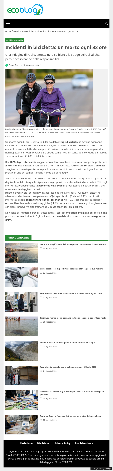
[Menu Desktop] (8, 23)
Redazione (26, 443)
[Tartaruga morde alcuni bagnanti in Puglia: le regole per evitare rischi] (21, 326)
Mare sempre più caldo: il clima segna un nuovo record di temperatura (73, 244)
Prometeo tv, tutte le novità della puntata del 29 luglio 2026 (68, 367)
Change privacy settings (101, 468)
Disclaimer (43, 443)
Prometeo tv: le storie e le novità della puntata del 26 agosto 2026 (71, 293)
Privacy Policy (62, 443)
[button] (106, 23)
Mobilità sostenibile (14, 40)
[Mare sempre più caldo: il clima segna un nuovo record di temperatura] (21, 253)
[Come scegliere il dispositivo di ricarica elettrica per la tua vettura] (21, 277)
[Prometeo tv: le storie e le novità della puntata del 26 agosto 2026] (21, 302)
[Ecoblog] (25, 9)
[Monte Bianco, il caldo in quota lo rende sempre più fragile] (21, 351)
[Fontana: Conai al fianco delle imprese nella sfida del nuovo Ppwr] (21, 424)
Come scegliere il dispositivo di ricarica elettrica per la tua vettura (71, 268)
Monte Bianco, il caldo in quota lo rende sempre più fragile (67, 342)
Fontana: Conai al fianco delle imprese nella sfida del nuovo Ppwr (70, 416)
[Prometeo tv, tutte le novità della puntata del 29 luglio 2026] (21, 375)
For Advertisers (84, 443)
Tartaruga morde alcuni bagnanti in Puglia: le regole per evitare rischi (73, 318)
